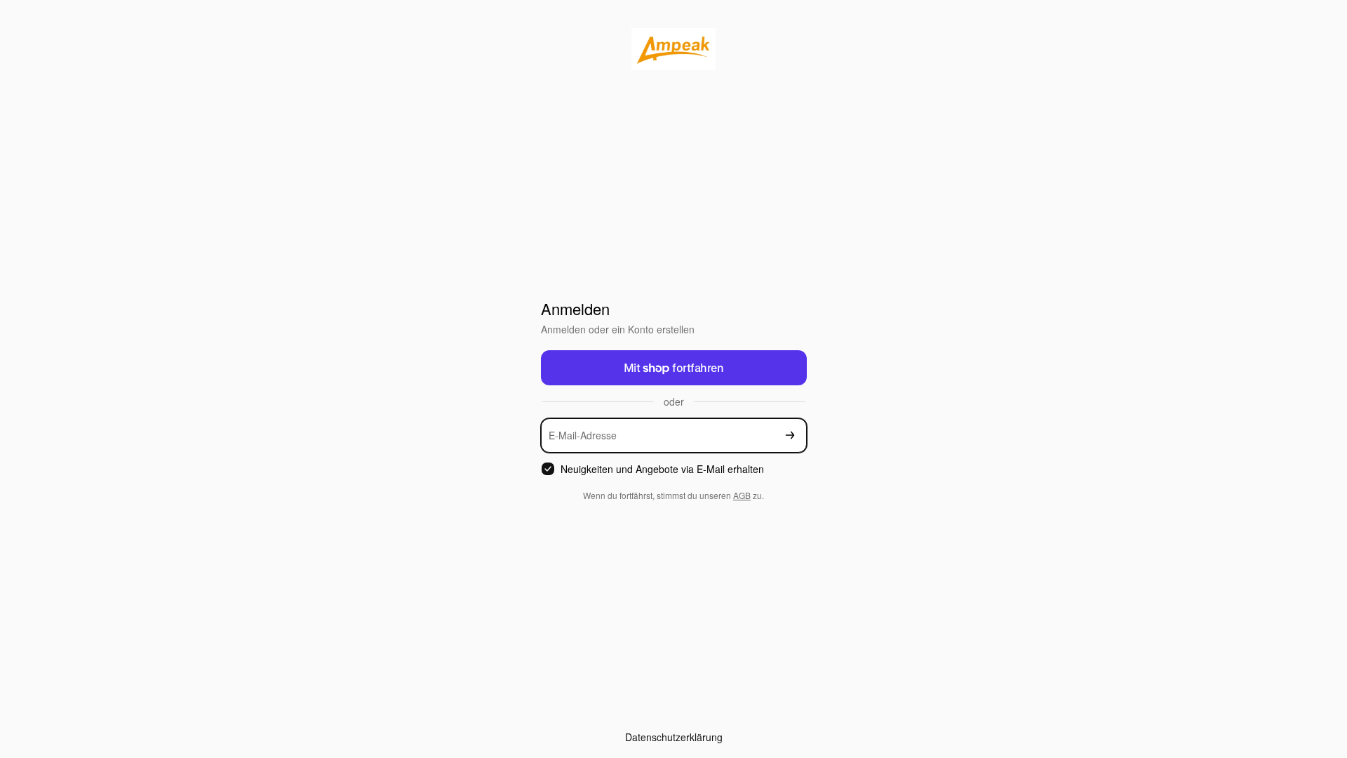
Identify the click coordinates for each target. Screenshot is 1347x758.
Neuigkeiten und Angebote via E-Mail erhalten (662, 469)
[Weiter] (790, 435)
